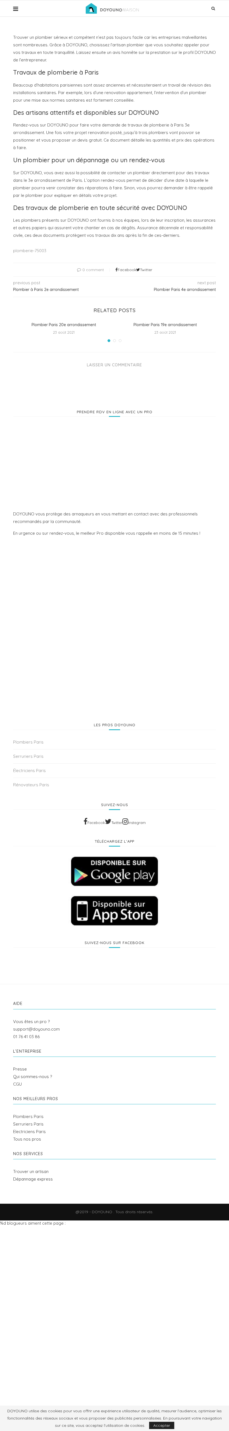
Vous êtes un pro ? (31, 1021)
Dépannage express (33, 1179)
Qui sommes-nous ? (32, 1076)
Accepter (161, 1425)
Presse (20, 1069)
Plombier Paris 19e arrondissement (165, 324)
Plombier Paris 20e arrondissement (64, 324)
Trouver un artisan (31, 1171)
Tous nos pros (27, 1139)
